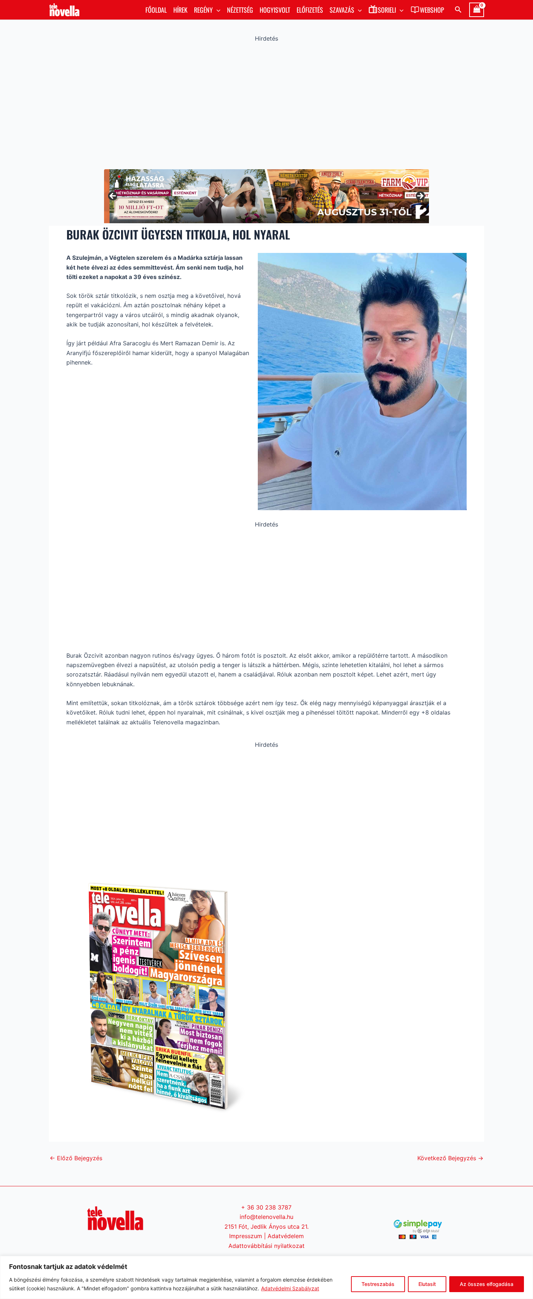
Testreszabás (377, 1284)
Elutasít (427, 1284)
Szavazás (342, 9)
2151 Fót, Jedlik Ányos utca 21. (266, 1226)
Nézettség (240, 9)
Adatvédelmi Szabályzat (290, 1288)
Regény (203, 9)
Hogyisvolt (275, 9)
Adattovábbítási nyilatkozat (266, 1245)
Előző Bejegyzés (76, 1158)
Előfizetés (310, 9)
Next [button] (419, 196)
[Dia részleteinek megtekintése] (266, 196)
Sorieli (387, 9)
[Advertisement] (266, 104)
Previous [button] (113, 196)
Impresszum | (248, 1236)
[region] (266, 1277)
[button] (216, 9)
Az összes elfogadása (486, 1284)
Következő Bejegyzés (450, 1158)
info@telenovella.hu (266, 1216)
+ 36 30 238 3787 (266, 1207)
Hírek (180, 9)
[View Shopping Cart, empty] (476, 10)
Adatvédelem (286, 1236)
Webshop (432, 9)
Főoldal (156, 9)
